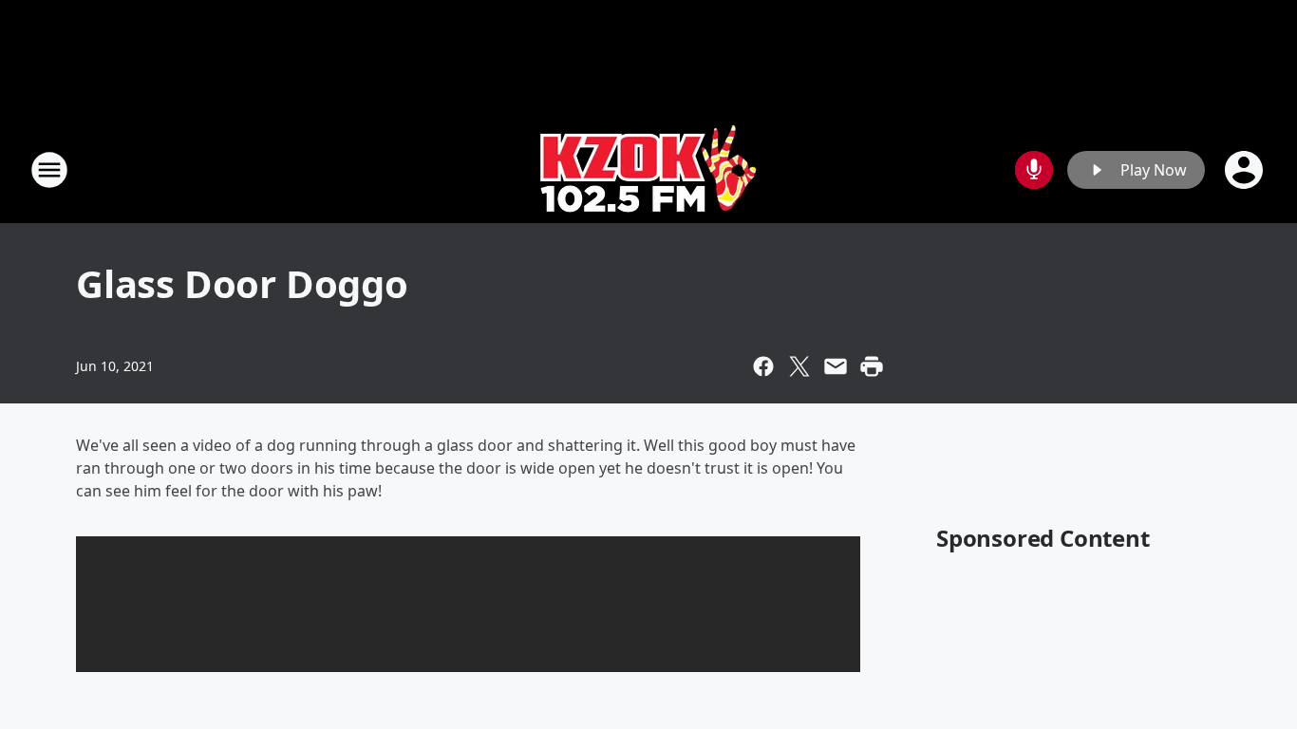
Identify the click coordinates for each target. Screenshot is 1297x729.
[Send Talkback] (1034, 170)
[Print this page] (871, 366)
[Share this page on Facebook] (763, 366)
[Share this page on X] (799, 366)
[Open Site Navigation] (49, 170)
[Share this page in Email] (835, 366)
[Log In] (1246, 170)
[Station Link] (649, 169)
